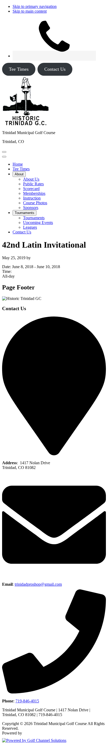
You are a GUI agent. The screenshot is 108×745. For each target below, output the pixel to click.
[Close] (4, 156)
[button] (19, 174)
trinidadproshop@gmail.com (38, 584)
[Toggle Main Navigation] (4, 152)
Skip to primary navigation (35, 6)
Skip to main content (30, 11)
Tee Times (19, 69)
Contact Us (55, 69)
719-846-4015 (27, 701)
